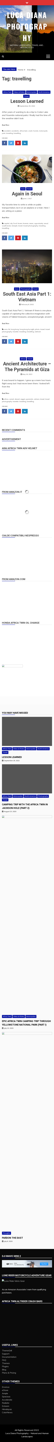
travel (20, 226)
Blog (4, 1369)
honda (35, 131)
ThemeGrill (7, 1350)
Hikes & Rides (19, 92)
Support (5, 1353)
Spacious (6, 1396)
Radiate (5, 1403)
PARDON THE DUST (12, 1237)
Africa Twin (7, 92)
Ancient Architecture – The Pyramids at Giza (27, 366)
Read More (5, 125)
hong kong (15, 329)
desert (17, 399)
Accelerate (7, 1399)
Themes (6, 1363)
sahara (36, 399)
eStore (5, 1390)
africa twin (24, 131)
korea (20, 223)
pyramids (29, 399)
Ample (5, 1393)
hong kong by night (27, 329)
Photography (26, 289)
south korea (6, 226)
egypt (23, 399)
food (15, 223)
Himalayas (7, 1409)
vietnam (38, 332)
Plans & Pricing (9, 1372)
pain (3, 133)
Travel (26, 96)
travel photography (30, 226)
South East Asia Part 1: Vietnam (27, 296)
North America (44, 92)
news (31, 223)
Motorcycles (31, 92)
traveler (16, 332)
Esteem (5, 1406)
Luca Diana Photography (27, 26)
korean (25, 223)
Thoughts (6, 1233)
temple (14, 226)
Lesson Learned (27, 101)
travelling (17, 133)
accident (7, 131)
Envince (5, 1387)
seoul (46, 223)
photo (37, 329)
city (11, 223)
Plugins (5, 1366)
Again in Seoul (27, 194)
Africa (23, 359)
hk (9, 329)
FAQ (4, 1360)
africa (6, 399)
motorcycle (43, 131)
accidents (15, 131)
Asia (23, 189)
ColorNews (7, 1412)
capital (6, 223)
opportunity (38, 223)
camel (11, 399)
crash (30, 131)
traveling (9, 133)
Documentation (9, 1357)
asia (5, 329)
